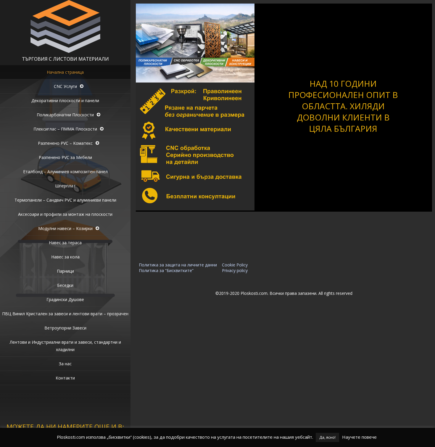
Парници (65, 271)
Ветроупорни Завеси (65, 328)
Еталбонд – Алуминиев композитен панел (65, 171)
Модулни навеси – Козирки (65, 228)
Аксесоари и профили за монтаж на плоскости (65, 214)
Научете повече (359, 437)
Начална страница (65, 72)
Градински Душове (65, 299)
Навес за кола (65, 257)
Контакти (65, 378)
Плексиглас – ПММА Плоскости (65, 129)
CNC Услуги (65, 86)
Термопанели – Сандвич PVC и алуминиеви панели (65, 200)
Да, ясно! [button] (327, 437)
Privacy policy (235, 270)
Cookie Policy (235, 265)
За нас (65, 363)
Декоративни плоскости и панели (65, 100)
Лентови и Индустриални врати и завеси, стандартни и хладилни (65, 345)
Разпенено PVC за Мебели (65, 157)
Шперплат (65, 186)
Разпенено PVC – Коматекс (65, 143)
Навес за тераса (65, 242)
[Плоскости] (65, 51)
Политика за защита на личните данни (178, 265)
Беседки (65, 285)
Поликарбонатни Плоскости (65, 115)
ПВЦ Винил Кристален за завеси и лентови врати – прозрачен (65, 313)
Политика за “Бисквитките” (166, 270)
